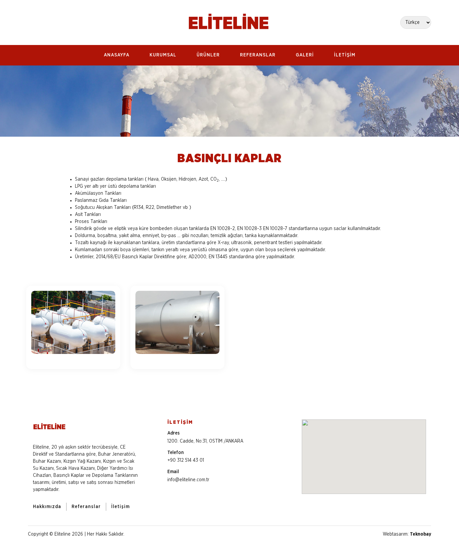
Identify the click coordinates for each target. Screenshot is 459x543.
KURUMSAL (163, 55)
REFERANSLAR (258, 55)
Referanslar (86, 506)
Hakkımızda (47, 506)
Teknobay (420, 534)
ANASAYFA (116, 55)
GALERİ (305, 55)
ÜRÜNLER (208, 55)
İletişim (120, 506)
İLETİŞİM (345, 55)
